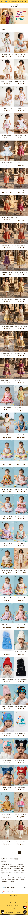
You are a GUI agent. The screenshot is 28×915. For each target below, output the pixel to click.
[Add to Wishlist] (1, 33)
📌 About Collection (14, 892)
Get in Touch (14, 902)
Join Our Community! (13, 905)
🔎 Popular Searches (14, 888)
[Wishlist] (24, 5)
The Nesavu (13, 896)
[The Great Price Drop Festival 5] (14, 16)
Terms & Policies (13, 899)
